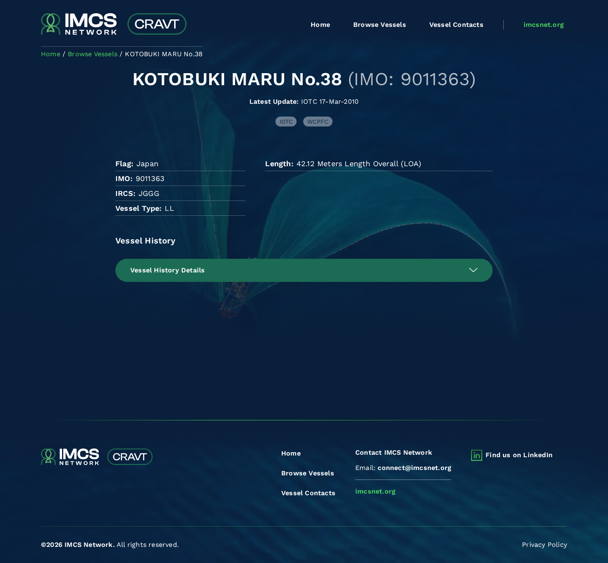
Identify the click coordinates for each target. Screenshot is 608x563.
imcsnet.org (544, 25)
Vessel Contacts (456, 25)
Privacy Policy (544, 545)
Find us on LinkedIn (519, 455)
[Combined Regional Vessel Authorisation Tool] (114, 24)
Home (320, 25)
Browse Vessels (379, 25)
